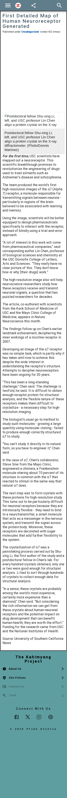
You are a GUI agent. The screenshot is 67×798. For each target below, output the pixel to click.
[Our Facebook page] (16, 717)
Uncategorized (30, 31)
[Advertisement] (33, 72)
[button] (33, 668)
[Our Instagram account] (38, 717)
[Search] (18, 5)
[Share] (33, 5)
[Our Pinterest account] (50, 717)
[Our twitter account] (28, 716)
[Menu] (7, 5)
